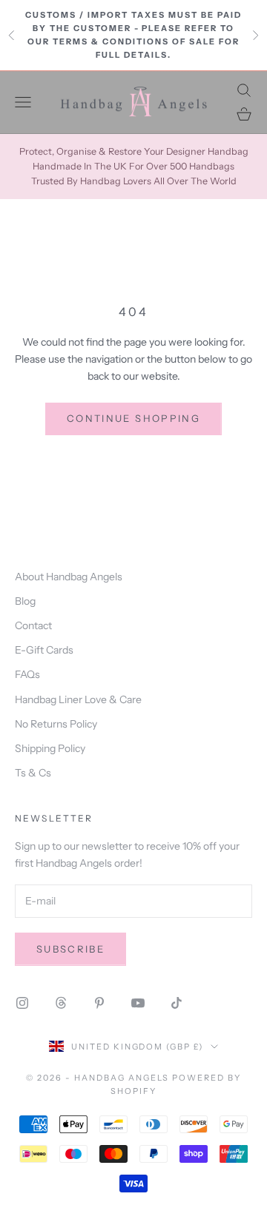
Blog (25, 601)
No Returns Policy (56, 724)
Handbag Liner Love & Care (78, 699)
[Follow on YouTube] (138, 1003)
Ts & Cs (33, 772)
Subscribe (70, 949)
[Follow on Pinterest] (99, 1003)
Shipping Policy (50, 748)
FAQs (27, 674)
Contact (33, 625)
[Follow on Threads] (60, 1003)
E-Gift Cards (44, 650)
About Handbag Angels (68, 576)
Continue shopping (133, 418)
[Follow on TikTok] (176, 1003)
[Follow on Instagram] (22, 1003)
